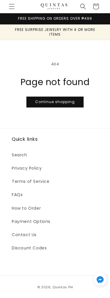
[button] (11, 6)
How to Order (26, 208)
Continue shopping (55, 101)
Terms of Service (31, 181)
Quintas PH (63, 287)
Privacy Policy (27, 168)
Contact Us (24, 235)
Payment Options (31, 221)
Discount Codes (29, 248)
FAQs (17, 195)
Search (19, 155)
